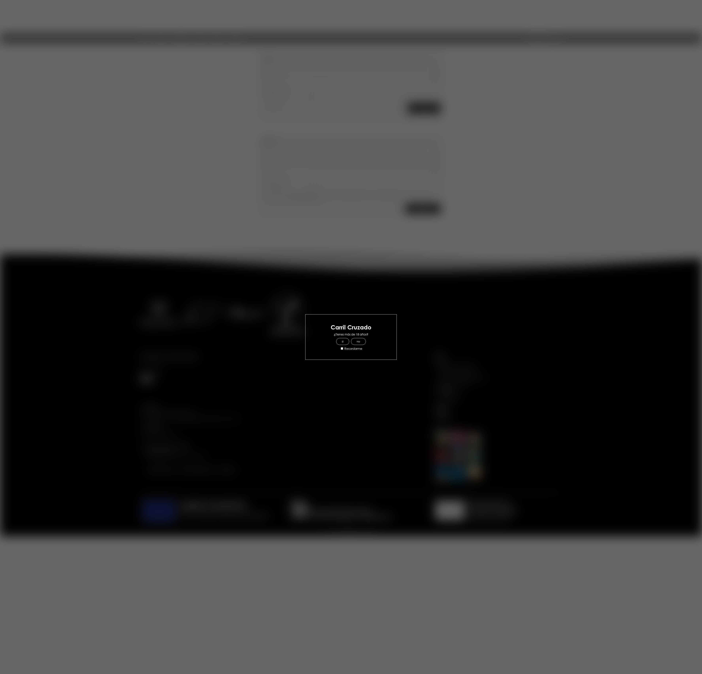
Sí (343, 341)
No (358, 341)
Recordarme (353, 348)
